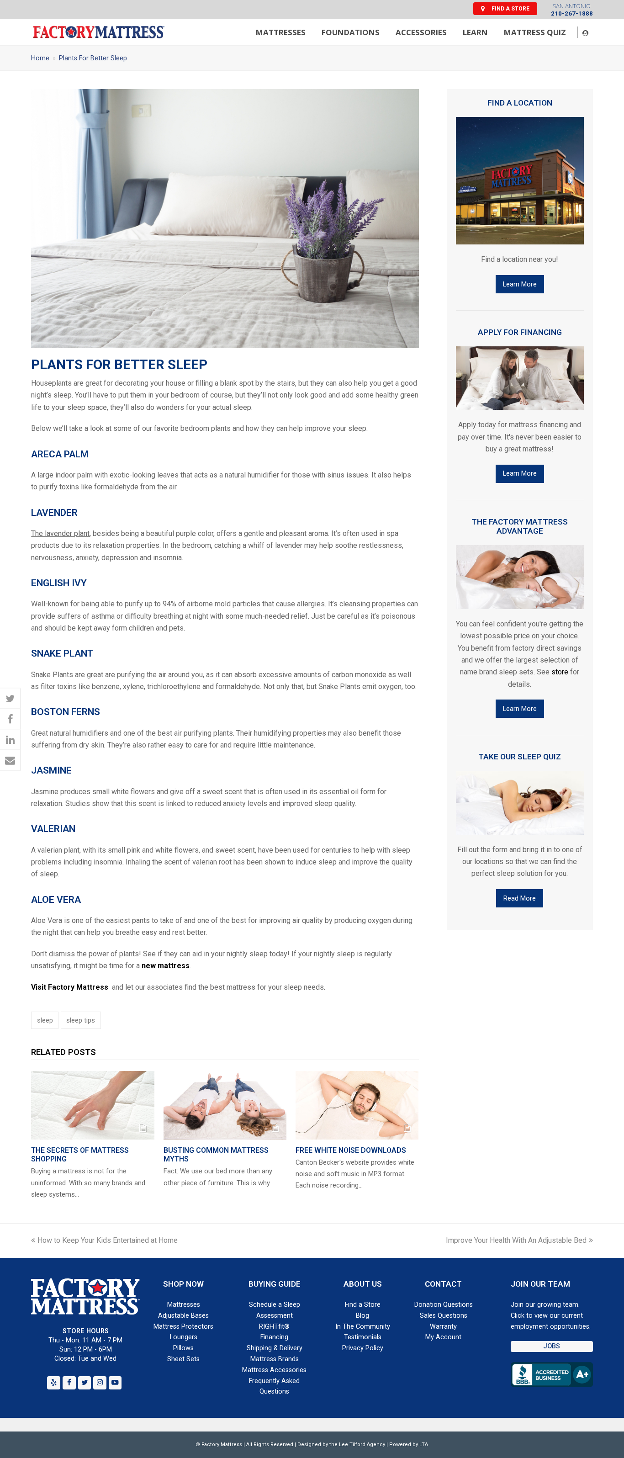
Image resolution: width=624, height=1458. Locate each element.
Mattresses (183, 1305)
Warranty (443, 1327)
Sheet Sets (183, 1359)
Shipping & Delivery (274, 1348)
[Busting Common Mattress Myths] (225, 1105)
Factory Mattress (221, 1444)
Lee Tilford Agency (362, 1444)
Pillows (183, 1348)
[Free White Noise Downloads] (357, 1105)
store (559, 672)
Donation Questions (443, 1305)
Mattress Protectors (183, 1327)
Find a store (510, 8)
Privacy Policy (362, 1348)
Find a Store (363, 1305)
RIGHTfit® (274, 1327)
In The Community (362, 1327)
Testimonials (362, 1337)
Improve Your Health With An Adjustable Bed (516, 1240)
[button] (10, 698)
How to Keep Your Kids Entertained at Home (107, 1240)
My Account (443, 1337)
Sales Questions (443, 1316)
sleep (45, 1020)
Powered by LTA (408, 1444)
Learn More (520, 284)
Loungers (183, 1337)
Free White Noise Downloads (351, 1150)
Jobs (551, 1346)
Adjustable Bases (183, 1316)
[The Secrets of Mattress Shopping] (92, 1105)
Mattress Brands (274, 1359)
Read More (519, 898)
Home (40, 58)
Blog (362, 1316)
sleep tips (80, 1020)
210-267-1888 (572, 13)
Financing (274, 1337)
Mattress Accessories (274, 1370)
